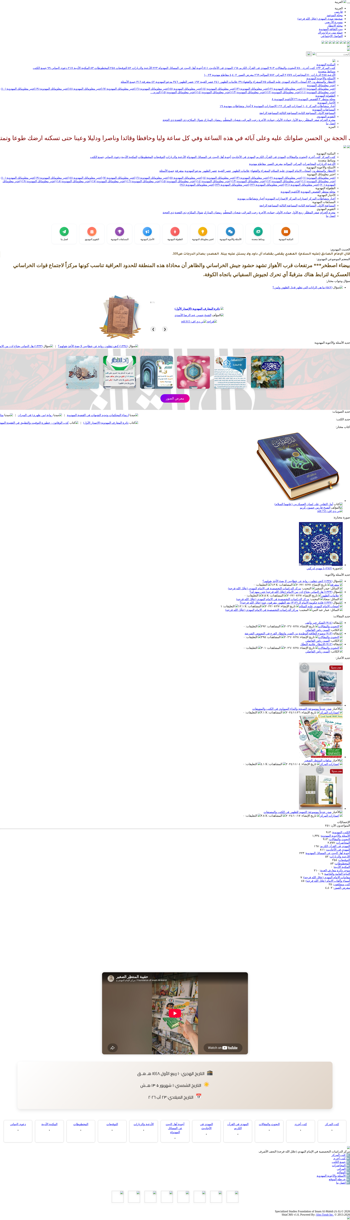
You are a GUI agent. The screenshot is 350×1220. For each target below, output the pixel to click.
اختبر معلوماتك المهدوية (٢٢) (267, 184)
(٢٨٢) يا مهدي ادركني (319, 568)
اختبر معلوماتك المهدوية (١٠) (18, 88)
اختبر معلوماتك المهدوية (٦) (152, 88)
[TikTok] (326, 42)
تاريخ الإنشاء (319, 584)
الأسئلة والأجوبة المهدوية (320, 78)
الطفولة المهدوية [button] (325, 188)
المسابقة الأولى (325, 113)
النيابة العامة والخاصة (337, 873)
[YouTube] (333, 42)
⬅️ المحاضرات (341, 1165)
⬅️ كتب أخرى (341, 1158)
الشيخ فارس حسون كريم (315, 507)
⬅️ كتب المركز (341, 1155)
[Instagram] (337, 42)
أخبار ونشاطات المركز (319, 106)
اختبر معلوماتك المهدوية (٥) (185, 88)
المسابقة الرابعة (269, 113)
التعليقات (261, 584)
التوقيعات (118, 68)
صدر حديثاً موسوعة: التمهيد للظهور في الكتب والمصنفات (298, 812)
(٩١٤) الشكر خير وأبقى (318, 622)
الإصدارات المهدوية (264, 106)
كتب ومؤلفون (341, 884)
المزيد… (155, 92)
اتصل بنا (330, 123)
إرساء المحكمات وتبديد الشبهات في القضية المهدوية (168, 415)
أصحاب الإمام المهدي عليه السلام (285, 81)
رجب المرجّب (249, 119)
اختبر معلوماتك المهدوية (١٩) (38, 181)
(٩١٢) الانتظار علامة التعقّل (316, 644)
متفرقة (143, 81)
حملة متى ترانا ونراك (330, 32)
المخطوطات (99, 68)
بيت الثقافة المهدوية (331, 29)
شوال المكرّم (194, 119)
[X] (341, 42)
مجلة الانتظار (335, 25)
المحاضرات (295, 74)
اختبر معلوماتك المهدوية (321, 85)
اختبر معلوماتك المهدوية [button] (321, 174)
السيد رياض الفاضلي (317, 630)
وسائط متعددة (326, 71)
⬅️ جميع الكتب (341, 1161)
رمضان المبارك (212, 119)
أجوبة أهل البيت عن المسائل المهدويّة (178, 68)
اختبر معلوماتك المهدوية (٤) (218, 88)
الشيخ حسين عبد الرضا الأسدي (192, 315)
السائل (335, 588)
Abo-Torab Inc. (325, 1214)
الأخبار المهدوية (326, 102)
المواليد (261, 74)
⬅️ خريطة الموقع (339, 1179)
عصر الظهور (183, 81)
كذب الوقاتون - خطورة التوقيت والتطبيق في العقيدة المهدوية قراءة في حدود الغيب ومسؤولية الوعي (79, 422)
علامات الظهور (226, 81)
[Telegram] (344, 42)
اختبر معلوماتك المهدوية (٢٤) (197, 184)
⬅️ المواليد (343, 1172)
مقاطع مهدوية (216, 74)
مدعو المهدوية (161, 81)
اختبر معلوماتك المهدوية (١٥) (177, 92)
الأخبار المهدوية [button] (326, 195)
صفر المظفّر (311, 119)
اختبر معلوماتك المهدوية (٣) (252, 88)
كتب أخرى (306, 68)
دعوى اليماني (57, 68)
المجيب (306, 588)
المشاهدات (286, 584)
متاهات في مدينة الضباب (59, 415)
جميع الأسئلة (128, 81)
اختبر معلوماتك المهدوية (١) (318, 88)
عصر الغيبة (204, 81)
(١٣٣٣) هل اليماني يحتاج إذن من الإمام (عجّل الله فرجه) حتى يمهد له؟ (71, 346)
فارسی (338, 11)
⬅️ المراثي (343, 1168)
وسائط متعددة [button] (326, 160)
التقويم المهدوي (326, 116)
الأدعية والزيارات (140, 68)
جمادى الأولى (283, 119)
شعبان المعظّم (231, 119)
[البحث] (309, 54)
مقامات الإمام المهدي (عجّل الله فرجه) (327, 877)
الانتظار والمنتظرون (321, 81)
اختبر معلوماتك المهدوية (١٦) (143, 181)
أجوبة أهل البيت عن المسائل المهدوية (328, 853)
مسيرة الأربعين (334, 22)
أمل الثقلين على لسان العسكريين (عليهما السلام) (304, 504)
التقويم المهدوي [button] (326, 209)
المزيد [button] (331, 126)
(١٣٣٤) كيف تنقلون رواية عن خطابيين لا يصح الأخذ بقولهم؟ (163, 346)
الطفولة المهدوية (325, 95)
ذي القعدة (180, 119)
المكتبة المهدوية (325, 64)
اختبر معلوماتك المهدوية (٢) (285, 88)
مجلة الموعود (335, 15)
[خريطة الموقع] (323, 42)
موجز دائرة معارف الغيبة (335, 870)
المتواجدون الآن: (340, 825)
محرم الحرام (327, 119)
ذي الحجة (168, 119)
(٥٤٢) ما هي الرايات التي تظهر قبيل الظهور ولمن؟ (302, 287)
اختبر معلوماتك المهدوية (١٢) (282, 92)
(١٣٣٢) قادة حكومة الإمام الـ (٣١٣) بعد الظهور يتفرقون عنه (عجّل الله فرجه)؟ (286, 602)
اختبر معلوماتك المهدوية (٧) (118, 88)
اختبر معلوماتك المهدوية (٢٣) (232, 184)
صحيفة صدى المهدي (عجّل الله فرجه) (320, 18)
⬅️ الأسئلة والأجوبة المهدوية (333, 1175)
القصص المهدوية (306, 99)
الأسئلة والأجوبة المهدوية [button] (320, 167)
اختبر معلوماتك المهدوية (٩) (52, 88)
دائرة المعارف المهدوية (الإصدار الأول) (197, 308)
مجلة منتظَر (327, 99)
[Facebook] (348, 42)
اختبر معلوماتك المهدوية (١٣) (247, 92)
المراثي (277, 74)
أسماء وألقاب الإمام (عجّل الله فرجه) (328, 880)
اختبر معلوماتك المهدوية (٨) (85, 88)
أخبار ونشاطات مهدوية (235, 106)
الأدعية (328, 74)
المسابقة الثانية (307, 113)
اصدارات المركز (289, 106)
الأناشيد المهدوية (282, 99)
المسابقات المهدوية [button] (323, 202)
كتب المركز (325, 68)
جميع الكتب (40, 68)
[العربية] (344, 147)
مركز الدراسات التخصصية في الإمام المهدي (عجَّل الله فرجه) (264, 588)
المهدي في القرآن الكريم (251, 68)
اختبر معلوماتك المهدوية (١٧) (108, 181)
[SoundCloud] (330, 42)
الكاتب (335, 630)
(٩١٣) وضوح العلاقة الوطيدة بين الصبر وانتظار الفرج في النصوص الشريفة (288, 633)
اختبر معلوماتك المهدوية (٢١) (302, 184)
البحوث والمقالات (283, 68)
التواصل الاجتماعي (332, 36)
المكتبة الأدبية (79, 68)
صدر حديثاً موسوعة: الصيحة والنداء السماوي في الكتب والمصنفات (292, 708)
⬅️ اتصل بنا (343, 1182)
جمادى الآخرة (266, 119)
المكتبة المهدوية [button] (325, 153)
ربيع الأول (297, 119)
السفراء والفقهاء (250, 81)
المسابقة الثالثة (288, 113)
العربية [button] (339, 1)
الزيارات (314, 74)
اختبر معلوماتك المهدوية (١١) (317, 92)
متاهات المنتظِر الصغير (318, 760)
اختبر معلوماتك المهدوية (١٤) (212, 92)
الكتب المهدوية (341, 832)
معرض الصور (242, 74)
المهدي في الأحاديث (218, 68)
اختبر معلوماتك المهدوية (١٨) (73, 181)
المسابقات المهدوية (323, 109)
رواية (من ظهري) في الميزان (105, 415)
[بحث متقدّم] (314, 54)
